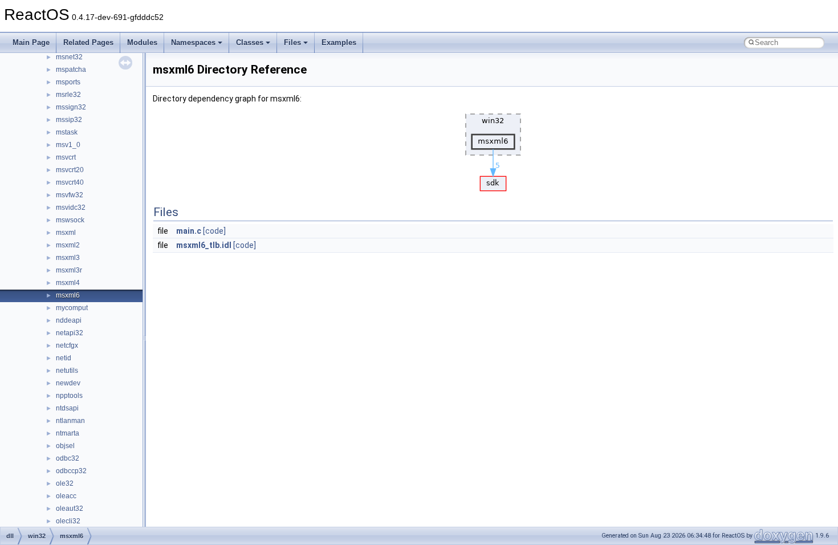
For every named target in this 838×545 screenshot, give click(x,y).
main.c (188, 230)
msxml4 (68, 283)
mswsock (70, 220)
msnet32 (69, 57)
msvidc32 (71, 208)
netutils (67, 371)
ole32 (65, 483)
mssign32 (71, 107)
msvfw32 (69, 195)
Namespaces (193, 42)
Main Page (31, 42)
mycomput (72, 308)
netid (63, 358)
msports (68, 82)
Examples (339, 42)
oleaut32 (69, 509)
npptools (69, 396)
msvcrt (66, 157)
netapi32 (69, 333)
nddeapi (69, 320)
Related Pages (88, 42)
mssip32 (69, 120)
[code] (214, 230)
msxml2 (68, 245)
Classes (249, 42)
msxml (66, 233)
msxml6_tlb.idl (203, 245)
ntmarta (67, 433)
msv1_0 (68, 145)
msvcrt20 (70, 170)
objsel (65, 446)
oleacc (66, 496)
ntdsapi (67, 408)
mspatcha (71, 70)
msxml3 (68, 258)
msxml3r (69, 270)
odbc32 (67, 458)
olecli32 (68, 521)
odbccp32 (71, 471)
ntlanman (70, 421)
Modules (142, 42)
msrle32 (68, 95)
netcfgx (67, 345)
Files (292, 42)
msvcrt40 (70, 182)
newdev (68, 383)
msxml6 (68, 295)
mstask (67, 132)
